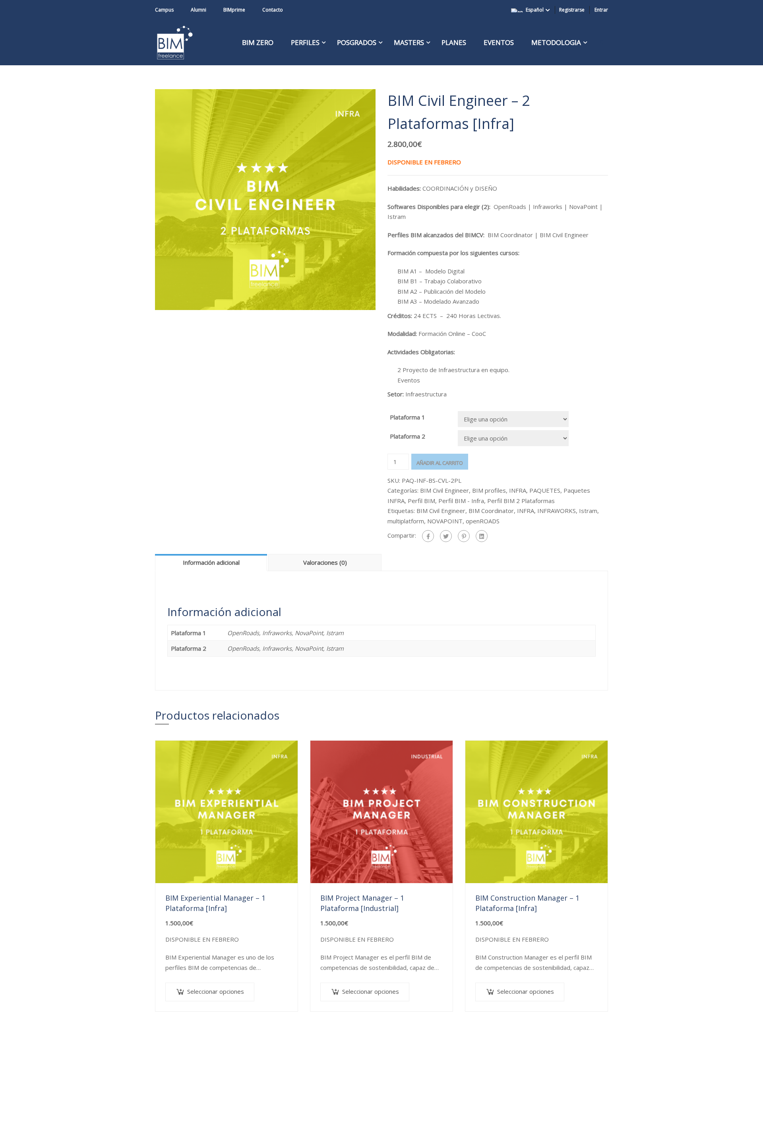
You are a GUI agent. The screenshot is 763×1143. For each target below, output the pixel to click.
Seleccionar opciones (215, 991)
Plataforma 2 (407, 436)
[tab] (211, 562)
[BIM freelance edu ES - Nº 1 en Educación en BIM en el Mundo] (175, 42)
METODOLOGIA (556, 42)
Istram (588, 511)
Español (535, 9)
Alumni (198, 9)
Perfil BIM (421, 501)
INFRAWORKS (556, 511)
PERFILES (305, 42)
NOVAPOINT (445, 521)
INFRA (517, 490)
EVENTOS (499, 42)
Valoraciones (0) (325, 562)
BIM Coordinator (491, 511)
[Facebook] (428, 536)
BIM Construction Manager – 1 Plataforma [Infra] (527, 903)
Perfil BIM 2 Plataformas (521, 501)
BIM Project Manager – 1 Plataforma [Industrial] (362, 903)
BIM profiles (489, 490)
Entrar (601, 9)
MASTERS (409, 42)
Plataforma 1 (407, 417)
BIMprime (234, 9)
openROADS (483, 521)
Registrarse (572, 9)
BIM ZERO (257, 42)
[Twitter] (446, 536)
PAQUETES (544, 490)
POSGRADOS (356, 42)
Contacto (272, 9)
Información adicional (211, 562)
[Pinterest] (464, 536)
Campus (164, 9)
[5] (265, 199)
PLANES (454, 42)
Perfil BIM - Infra (461, 501)
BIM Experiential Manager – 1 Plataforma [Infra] (215, 903)
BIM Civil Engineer (444, 490)
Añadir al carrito (439, 462)
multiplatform (405, 521)
